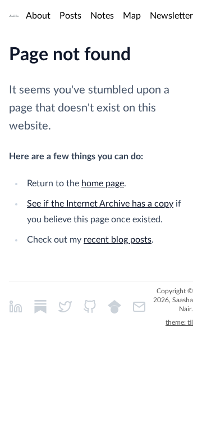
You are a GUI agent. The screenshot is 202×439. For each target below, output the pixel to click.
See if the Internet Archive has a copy (100, 203)
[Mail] (139, 306)
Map (132, 15)
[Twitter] (65, 306)
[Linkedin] (15, 306)
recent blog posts (118, 239)
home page (102, 183)
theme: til (179, 322)
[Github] (90, 306)
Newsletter (171, 15)
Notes (102, 15)
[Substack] (40, 306)
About (38, 15)
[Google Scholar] (114, 306)
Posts (70, 15)
